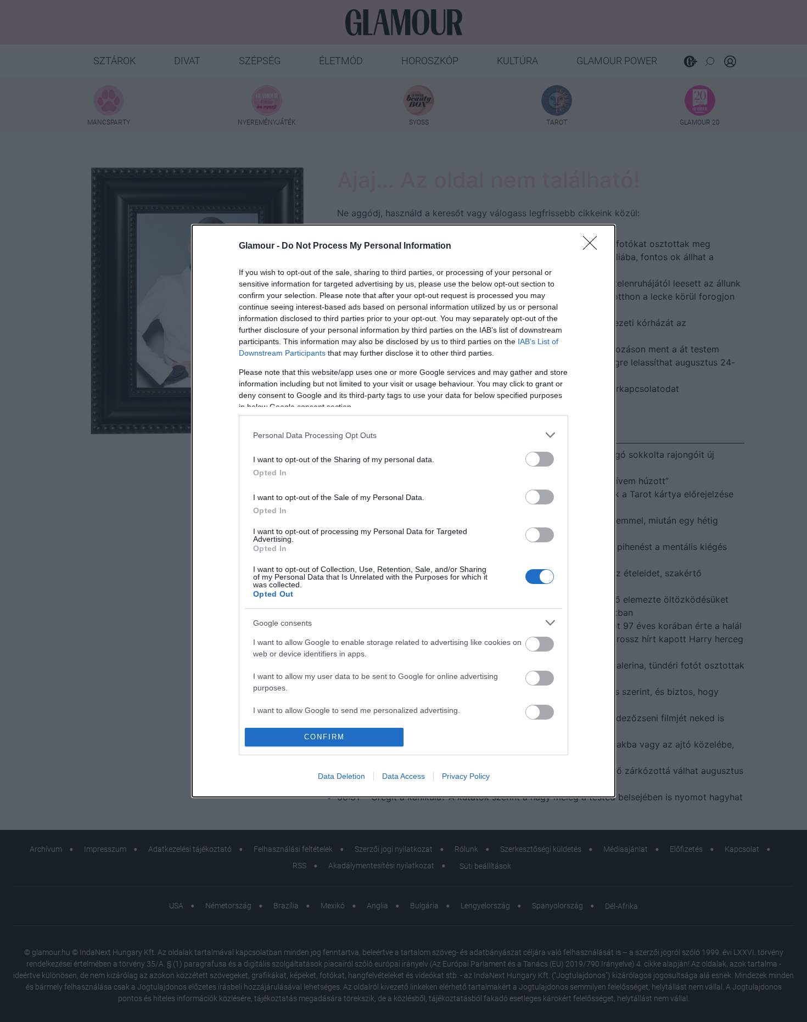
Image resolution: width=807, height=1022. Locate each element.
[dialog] (403, 511)
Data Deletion (341, 776)
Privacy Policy (466, 776)
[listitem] (403, 435)
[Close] (593, 246)
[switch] (539, 459)
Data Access (403, 776)
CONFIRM (324, 737)
